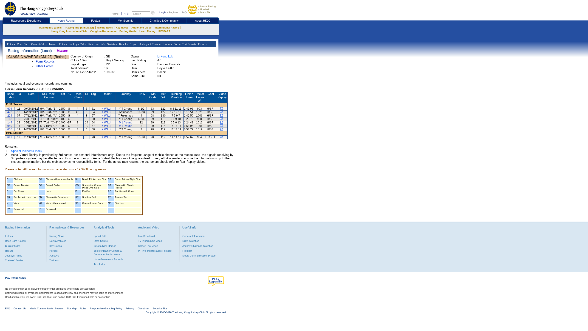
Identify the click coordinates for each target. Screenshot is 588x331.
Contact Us (20, 308)
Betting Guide (127, 31)
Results (123, 44)
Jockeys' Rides (77, 44)
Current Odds (39, 44)
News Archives (57, 241)
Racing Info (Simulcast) (79, 27)
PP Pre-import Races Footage (155, 250)
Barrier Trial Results (184, 44)
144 (9, 122)
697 (9, 137)
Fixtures (202, 44)
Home (115, 13)
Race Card (22, 44)
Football (204, 9)
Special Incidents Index (26, 151)
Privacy (130, 308)
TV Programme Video (150, 241)
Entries (10, 44)
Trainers (54, 260)
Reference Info (96, 44)
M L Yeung (125, 122)
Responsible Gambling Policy (106, 308)
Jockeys (54, 255)
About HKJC (202, 20)
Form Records (45, 61)
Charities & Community (164, 20)
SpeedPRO (100, 236)
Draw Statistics (190, 241)
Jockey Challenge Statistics (197, 246)
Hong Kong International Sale (69, 31)
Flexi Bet (187, 250)
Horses (167, 44)
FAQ (184, 12)
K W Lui (106, 108)
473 (9, 112)
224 (9, 115)
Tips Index (99, 264)
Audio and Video (141, 27)
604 (9, 108)
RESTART (164, 31)
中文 (126, 13)
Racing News (105, 27)
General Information (193, 236)
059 (9, 126)
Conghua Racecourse (103, 31)
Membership (125, 20)
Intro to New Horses (105, 246)
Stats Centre (101, 241)
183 (9, 119)
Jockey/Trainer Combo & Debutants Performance (108, 252)
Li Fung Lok (165, 56)
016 (9, 129)
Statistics (111, 44)
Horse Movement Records (108, 259)
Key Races (122, 27)
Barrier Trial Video (148, 246)
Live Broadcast (146, 236)
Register (173, 12)
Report (133, 44)
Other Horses (45, 66)
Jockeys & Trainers (150, 44)
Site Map (71, 308)
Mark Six (205, 12)
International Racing (167, 27)
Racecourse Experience (26, 20)
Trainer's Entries (57, 44)
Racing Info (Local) (50, 27)
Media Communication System (199, 255)
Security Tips (160, 308)
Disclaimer (143, 308)
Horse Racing (208, 6)
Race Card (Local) (15, 241)
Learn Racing (147, 31)
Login (163, 12)
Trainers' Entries (14, 260)
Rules (83, 308)
